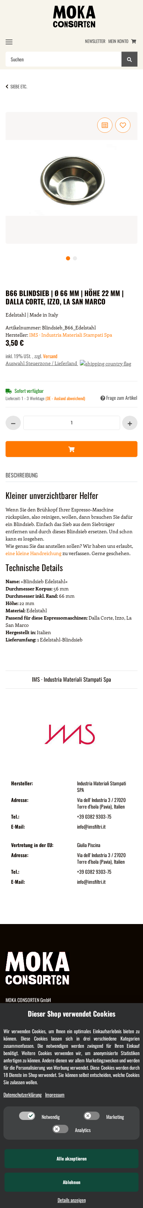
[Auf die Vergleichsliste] (104, 125)
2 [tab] (75, 258)
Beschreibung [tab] (22, 475)
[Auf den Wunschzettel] (123, 125)
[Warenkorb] (133, 41)
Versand (50, 356)
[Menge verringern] (13, 423)
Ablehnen (72, 1182)
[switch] (27, 1116)
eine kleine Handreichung (33, 553)
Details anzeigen (72, 1199)
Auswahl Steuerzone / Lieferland (42, 363)
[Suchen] (129, 59)
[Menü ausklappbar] (9, 41)
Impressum (55, 1094)
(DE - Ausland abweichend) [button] (65, 398)
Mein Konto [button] (118, 41)
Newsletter (95, 41)
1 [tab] (68, 258)
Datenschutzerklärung (22, 1094)
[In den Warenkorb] (16, 108)
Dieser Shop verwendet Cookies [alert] (71, 1013)
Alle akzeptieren (72, 1158)
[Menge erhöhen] (129, 423)
